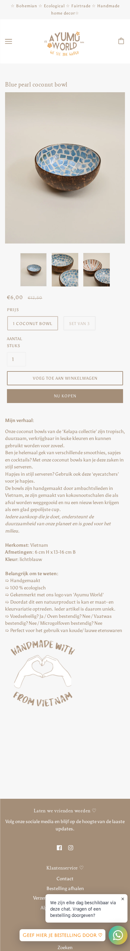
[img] (59, 847)
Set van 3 (79, 323)
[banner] (64, 41)
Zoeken (65, 947)
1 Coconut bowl (32, 323)
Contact (65, 879)
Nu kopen (65, 396)
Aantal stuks (14, 342)
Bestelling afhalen (65, 888)
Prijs (13, 309)
